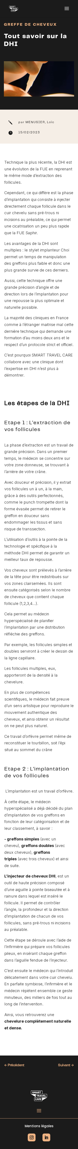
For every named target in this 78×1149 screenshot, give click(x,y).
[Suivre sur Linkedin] (46, 1137)
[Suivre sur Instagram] (32, 1137)
